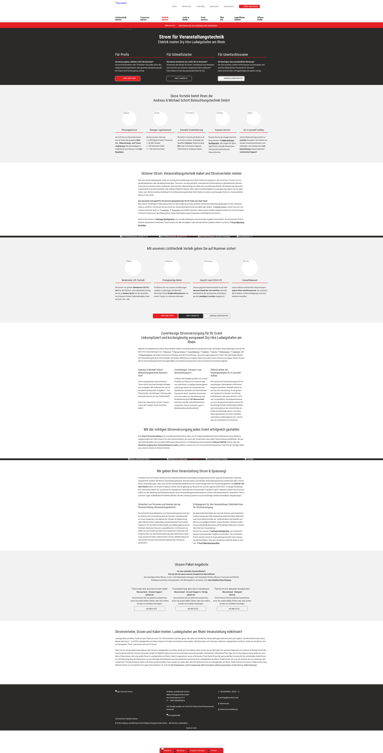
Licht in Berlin (186, 18)
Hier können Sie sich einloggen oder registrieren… (197, 25)
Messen (167, 352)
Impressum (214, 6)
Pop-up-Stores (179, 352)
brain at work (191, 728)
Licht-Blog (200, 6)
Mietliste (167, 750)
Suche (266, 6)
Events (214, 352)
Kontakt (214, 751)
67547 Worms (237, 665)
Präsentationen (146, 355)
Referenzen (186, 6)
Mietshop (180, 750)
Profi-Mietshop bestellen (209, 543)
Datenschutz (229, 6)
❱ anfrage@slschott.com (228, 698)
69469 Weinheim (250, 665)
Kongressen (225, 352)
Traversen (176, 210)
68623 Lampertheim (223, 665)
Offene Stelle (260, 18)
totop (221, 751)
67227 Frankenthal (192, 665)
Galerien (205, 352)
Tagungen (236, 352)
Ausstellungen (194, 352)
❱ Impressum (223, 703)
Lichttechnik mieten (120, 18)
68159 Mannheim (178, 665)
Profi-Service (204, 18)
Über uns (222, 18)
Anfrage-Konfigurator (165, 219)
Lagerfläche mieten (239, 18)
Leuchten (165, 210)
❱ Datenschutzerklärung (228, 709)
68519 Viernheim (207, 665)
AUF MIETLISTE (150, 609)
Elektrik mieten (165, 18)
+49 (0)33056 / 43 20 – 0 (229, 692)
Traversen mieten (144, 18)
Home (174, 6)
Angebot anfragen (197, 750)
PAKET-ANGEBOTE (179, 78)
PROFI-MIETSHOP (251, 6)
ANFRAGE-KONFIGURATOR (231, 78)
